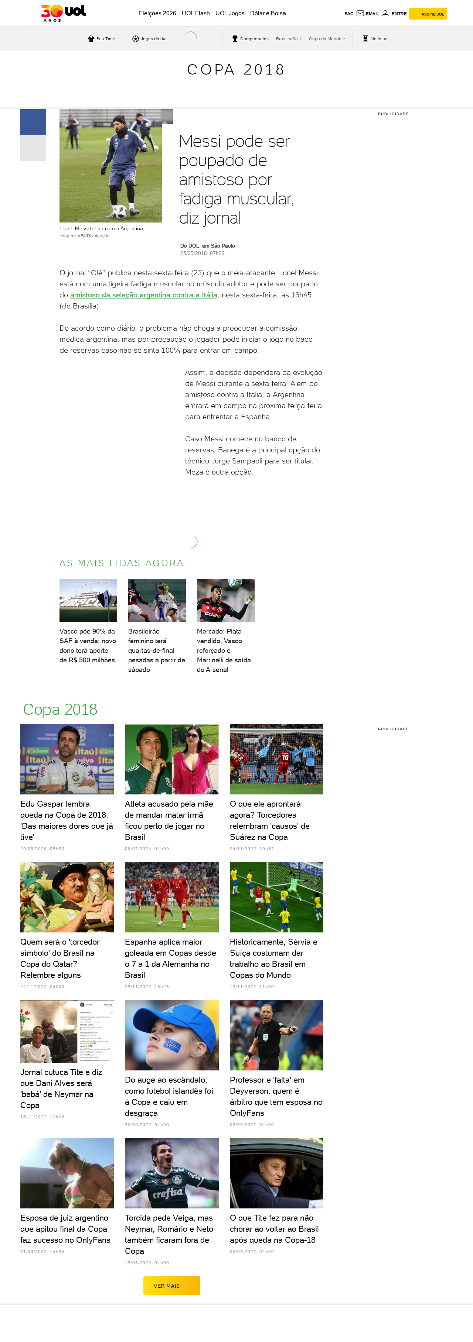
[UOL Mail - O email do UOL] (367, 13)
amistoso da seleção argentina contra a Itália (143, 294)
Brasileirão (287, 38)
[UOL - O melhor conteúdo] (63, 13)
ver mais (167, 1286)
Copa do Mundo (325, 38)
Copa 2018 (236, 69)
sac (349, 13)
